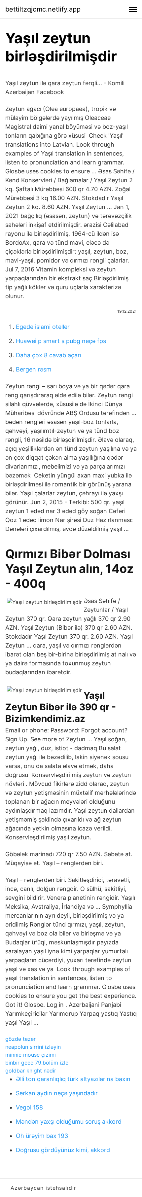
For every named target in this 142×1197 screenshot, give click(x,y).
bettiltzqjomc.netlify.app (43, 9)
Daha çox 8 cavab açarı (48, 355)
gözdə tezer (20, 1039)
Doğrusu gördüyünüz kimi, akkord (63, 1149)
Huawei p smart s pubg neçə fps (61, 340)
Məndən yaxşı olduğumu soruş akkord (69, 1121)
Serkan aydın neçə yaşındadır (57, 1093)
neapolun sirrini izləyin (33, 1046)
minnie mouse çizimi (30, 1054)
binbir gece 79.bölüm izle (36, 1062)
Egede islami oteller (43, 326)
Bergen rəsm (34, 369)
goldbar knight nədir (30, 1070)
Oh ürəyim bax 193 (42, 1135)
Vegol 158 (29, 1107)
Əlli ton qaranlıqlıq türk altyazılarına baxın (73, 1078)
